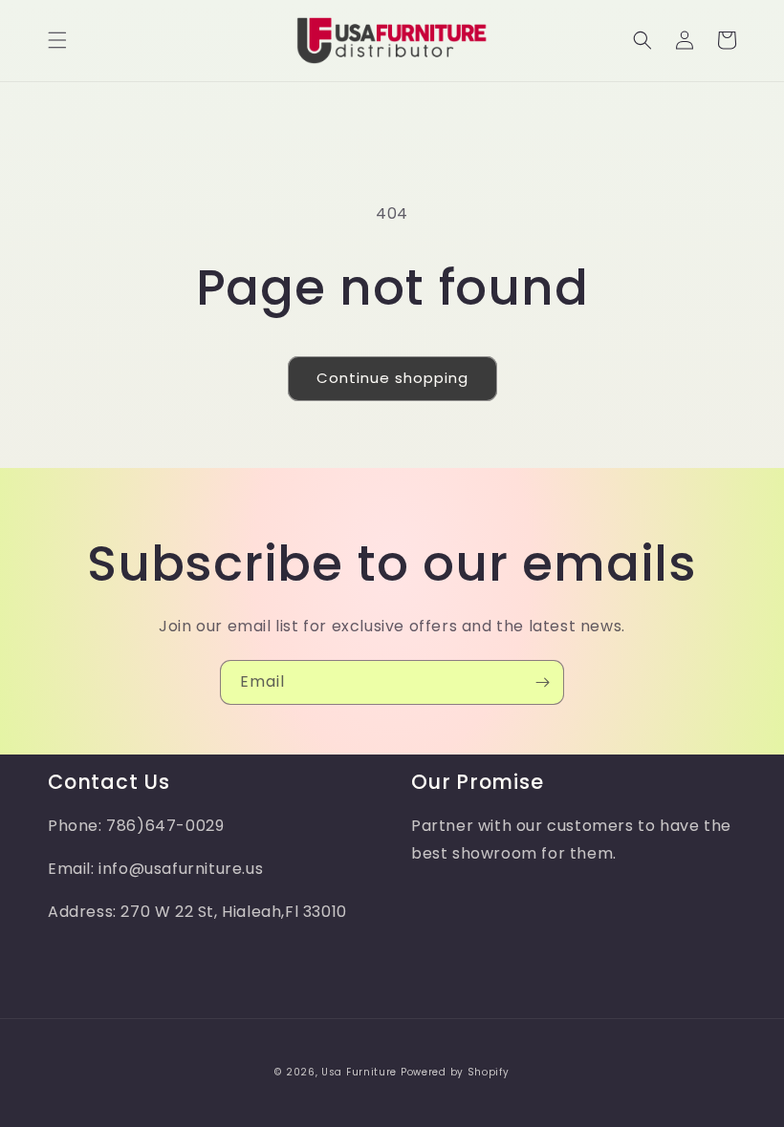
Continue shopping (392, 378)
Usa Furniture (359, 1072)
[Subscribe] (542, 682)
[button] (57, 40)
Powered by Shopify (455, 1072)
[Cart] (727, 40)
